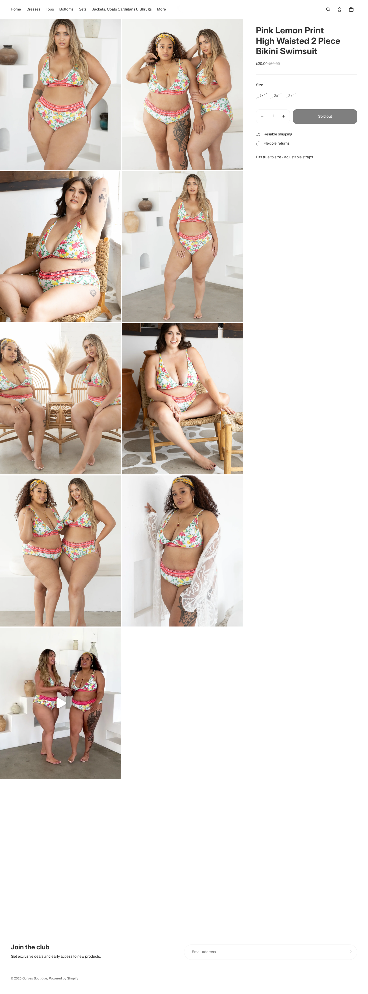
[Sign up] (350, 952)
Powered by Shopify (63, 978)
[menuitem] (16, 9)
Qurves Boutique (34, 978)
